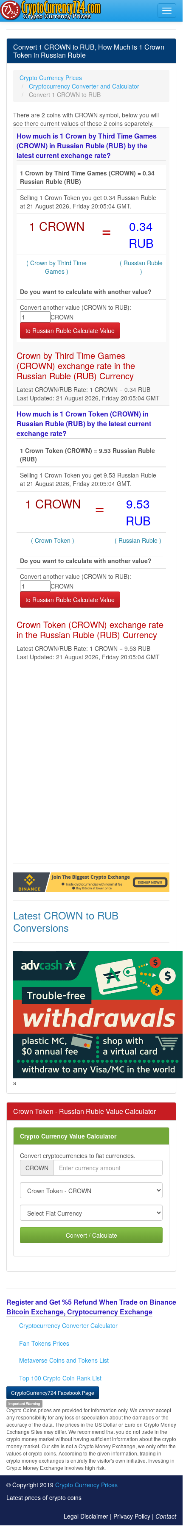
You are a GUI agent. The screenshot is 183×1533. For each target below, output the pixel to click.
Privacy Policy (131, 1516)
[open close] (167, 10)
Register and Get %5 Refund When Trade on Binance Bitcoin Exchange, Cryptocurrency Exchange (91, 1306)
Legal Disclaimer (86, 1516)
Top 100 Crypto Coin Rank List (60, 1378)
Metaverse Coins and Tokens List (64, 1360)
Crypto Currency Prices (86, 1484)
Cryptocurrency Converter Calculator (68, 1325)
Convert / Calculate (91, 1235)
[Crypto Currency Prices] (51, 10)
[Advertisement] (91, 764)
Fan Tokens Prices (44, 1343)
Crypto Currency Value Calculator (68, 1136)
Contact (165, 1516)
